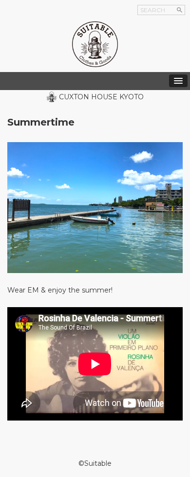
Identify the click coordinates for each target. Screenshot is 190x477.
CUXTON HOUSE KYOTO (101, 96)
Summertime (41, 122)
